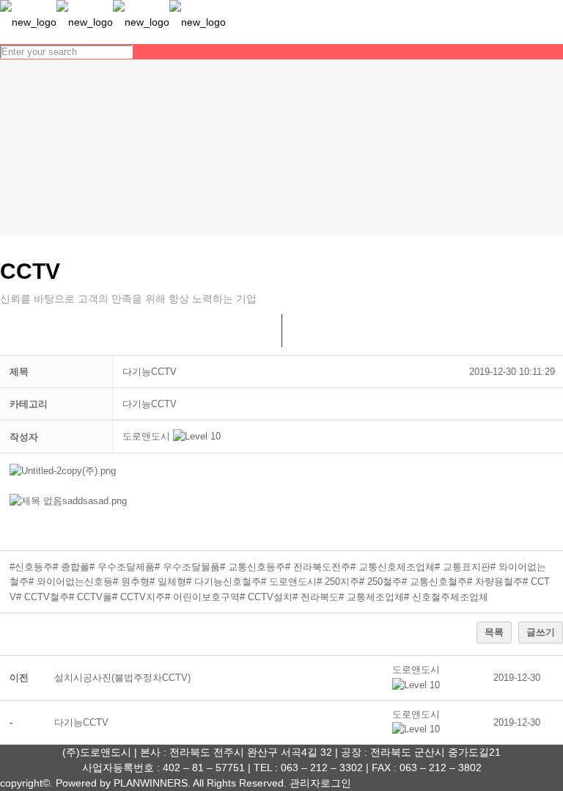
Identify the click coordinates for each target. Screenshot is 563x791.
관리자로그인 (320, 783)
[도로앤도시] (113, 22)
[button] (146, 436)
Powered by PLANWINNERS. (123, 783)
